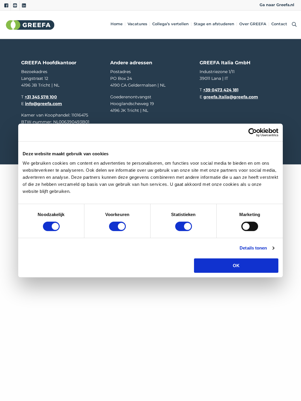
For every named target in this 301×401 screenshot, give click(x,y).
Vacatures (137, 24)
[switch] (117, 226)
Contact (279, 24)
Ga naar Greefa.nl (277, 5)
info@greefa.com (43, 103)
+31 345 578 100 (41, 97)
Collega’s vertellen (170, 24)
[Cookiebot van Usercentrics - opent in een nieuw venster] (252, 132)
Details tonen (253, 247)
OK (236, 265)
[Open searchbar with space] (293, 24)
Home (117, 24)
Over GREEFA (252, 24)
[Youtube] (15, 5)
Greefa (30, 25)
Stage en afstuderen (214, 24)
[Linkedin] (24, 5)
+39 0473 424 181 (220, 89)
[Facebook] (6, 5)
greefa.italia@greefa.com (230, 97)
